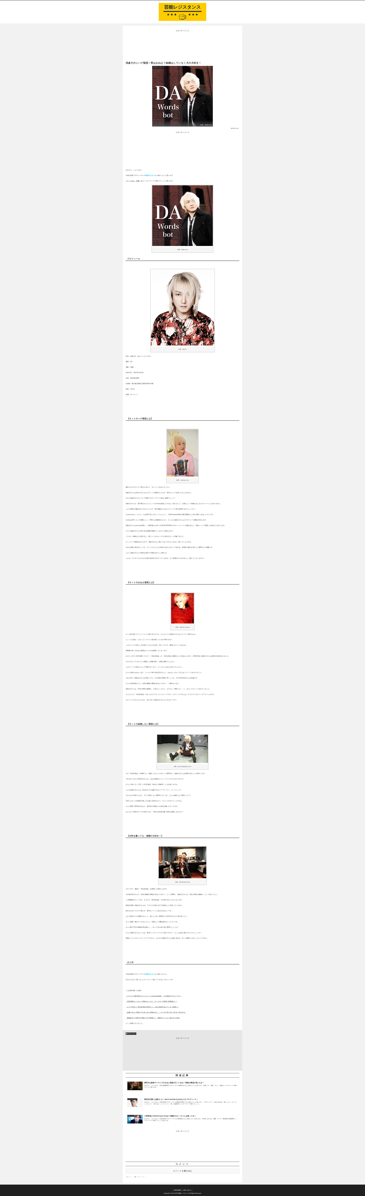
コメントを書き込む (182, 1171)
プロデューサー (132, 1033)
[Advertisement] (182, 45)
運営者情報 (177, 1190)
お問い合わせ (187, 1190)
